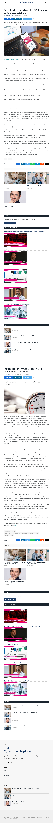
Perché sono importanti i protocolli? (11, 267)
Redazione (39, 813)
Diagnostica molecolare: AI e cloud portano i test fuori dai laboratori (38, 186)
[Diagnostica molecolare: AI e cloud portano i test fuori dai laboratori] (38, 178)
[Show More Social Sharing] (33, 19)
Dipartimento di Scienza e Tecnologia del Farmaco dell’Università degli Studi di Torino (21, 533)
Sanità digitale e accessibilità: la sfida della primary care (22, 349)
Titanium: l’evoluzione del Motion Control (12, 286)
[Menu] (5, 2)
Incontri (5, 779)
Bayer (6, 158)
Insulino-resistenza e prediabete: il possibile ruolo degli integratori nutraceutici (15, 186)
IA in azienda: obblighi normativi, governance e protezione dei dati (17, 304)
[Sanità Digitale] (26, 2)
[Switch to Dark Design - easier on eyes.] (46, 2)
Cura (5, 770)
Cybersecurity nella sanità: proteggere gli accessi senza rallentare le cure (14, 205)
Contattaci (14, 813)
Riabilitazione (6, 775)
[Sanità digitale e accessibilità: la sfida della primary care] (7, 350)
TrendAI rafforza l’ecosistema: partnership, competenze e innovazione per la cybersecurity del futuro (24, 231)
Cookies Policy (22, 813)
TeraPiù (10, 158)
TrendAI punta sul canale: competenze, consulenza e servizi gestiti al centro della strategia (22, 249)
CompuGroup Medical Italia (10, 531)
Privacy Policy (31, 813)
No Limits (5, 777)
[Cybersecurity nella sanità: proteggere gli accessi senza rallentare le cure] (15, 197)
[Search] (47, 2)
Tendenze (5, 772)
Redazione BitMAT (9, 15)
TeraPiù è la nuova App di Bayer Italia (12, 59)
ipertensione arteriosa (9, 535)
